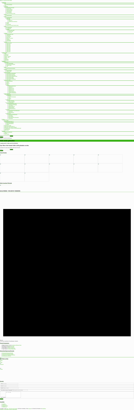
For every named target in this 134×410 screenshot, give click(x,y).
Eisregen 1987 (10, 31)
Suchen (11, 149)
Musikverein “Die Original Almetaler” (10, 127)
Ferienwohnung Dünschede (10, 75)
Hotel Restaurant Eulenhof (10, 64)
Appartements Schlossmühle (11, 73)
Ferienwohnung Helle (10, 77)
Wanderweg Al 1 (11, 87)
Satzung (7, 124)
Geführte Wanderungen (12, 92)
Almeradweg (10, 111)
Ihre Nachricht (3, 397)
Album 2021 (8, 47)
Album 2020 (8, 46)
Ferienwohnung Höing (10, 78)
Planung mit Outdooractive (12, 114)
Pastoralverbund (9, 15)
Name (2, 383)
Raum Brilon (10, 115)
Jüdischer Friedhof (9, 9)
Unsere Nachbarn (9, 4)
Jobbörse (5, 133)
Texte (9, 19)
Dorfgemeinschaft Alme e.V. (9, 121)
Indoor (9, 97)
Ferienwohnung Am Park (10, 74)
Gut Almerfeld (8, 36)
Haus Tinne (8, 37)
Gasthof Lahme (8, 65)
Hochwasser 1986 (11, 30)
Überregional (10, 118)
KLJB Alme (6, 55)
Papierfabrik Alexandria (10, 7)
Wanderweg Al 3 (11, 89)
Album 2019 (8, 45)
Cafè (7, 66)
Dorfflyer (5, 58)
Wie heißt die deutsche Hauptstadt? (6, 390)
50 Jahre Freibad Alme (12, 348)
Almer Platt (8, 18)
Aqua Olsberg (10, 105)
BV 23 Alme (6, 120)
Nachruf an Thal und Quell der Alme (12, 25)
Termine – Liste (6, 57)
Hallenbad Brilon (11, 107)
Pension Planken (9, 70)
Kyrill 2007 (10, 32)
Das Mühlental (8, 28)
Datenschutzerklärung (10, 123)
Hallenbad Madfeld (11, 106)
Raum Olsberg (10, 116)
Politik (5, 5)
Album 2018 (8, 44)
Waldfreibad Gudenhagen (12, 104)
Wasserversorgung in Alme (10, 13)
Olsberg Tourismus (11, 101)
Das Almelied (8, 24)
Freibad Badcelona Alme (12, 103)
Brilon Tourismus (11, 100)
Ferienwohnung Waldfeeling (11, 79)
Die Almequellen (9, 27)
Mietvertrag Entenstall (10, 122)
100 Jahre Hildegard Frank (17, 345)
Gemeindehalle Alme (9, 34)
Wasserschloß (8, 40)
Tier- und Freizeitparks (12, 96)
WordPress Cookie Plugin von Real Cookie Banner (8, 409)
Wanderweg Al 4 (11, 90)
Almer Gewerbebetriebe (8, 132)
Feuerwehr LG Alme (7, 125)
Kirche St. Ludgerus (9, 38)
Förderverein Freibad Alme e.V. (9, 126)
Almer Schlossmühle (9, 63)
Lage (5, 3)
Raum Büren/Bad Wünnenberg (13, 117)
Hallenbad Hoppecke (11, 108)
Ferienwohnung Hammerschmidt (11, 76)
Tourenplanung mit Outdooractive (14, 110)
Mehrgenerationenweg (12, 86)
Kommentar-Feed (5, 405)
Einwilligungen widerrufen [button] (6, 355)
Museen (9, 95)
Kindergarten (6, 60)
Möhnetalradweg (11, 112)
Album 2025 (8, 51)
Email (2, 385)
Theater (7, 23)
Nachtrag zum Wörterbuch (12, 21)
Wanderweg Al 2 (11, 88)
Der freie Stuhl (8, 8)
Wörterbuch (10, 20)
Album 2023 (8, 49)
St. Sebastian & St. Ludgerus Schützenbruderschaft (12, 128)
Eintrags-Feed (4, 404)
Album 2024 (8, 50)
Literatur (7, 22)
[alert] (67, 267)
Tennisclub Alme (7, 129)
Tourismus (4, 61)
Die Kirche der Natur (10, 346)
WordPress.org (4, 406)
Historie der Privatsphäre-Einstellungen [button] (8, 354)
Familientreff (6, 59)
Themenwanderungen (12, 91)
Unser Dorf (4, 2)
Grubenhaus (8, 35)
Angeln (7, 82)
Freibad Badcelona (9, 81)
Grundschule (6, 54)
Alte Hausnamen (9, 17)
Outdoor (9, 98)
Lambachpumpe (9, 11)
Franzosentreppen (9, 10)
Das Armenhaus (9, 12)
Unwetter (7, 29)
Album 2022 (8, 48)
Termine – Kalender (7, 56)
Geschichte (6, 6)
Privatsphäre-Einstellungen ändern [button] (7, 353)
